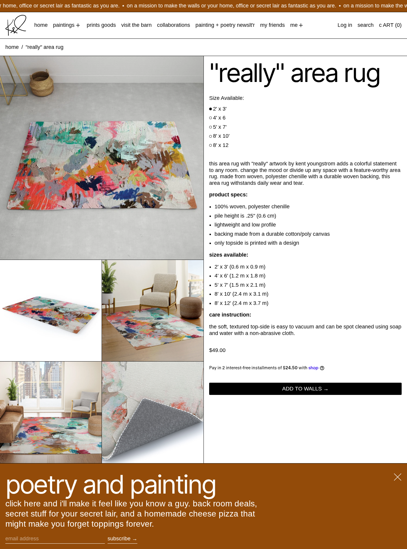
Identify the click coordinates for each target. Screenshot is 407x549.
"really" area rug (44, 47)
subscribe (119, 539)
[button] (366, 25)
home (12, 47)
